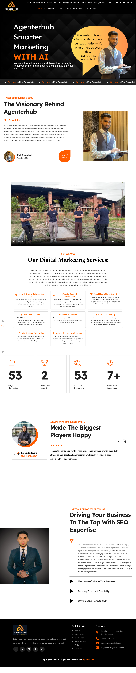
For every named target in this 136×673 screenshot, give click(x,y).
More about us (64, 156)
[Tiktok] (131, 2)
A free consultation (29, 82)
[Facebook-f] (15, 649)
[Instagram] (124, 2)
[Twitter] (120, 2)
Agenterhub (88, 660)
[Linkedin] (127, 2)
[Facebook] (117, 2)
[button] (119, 441)
